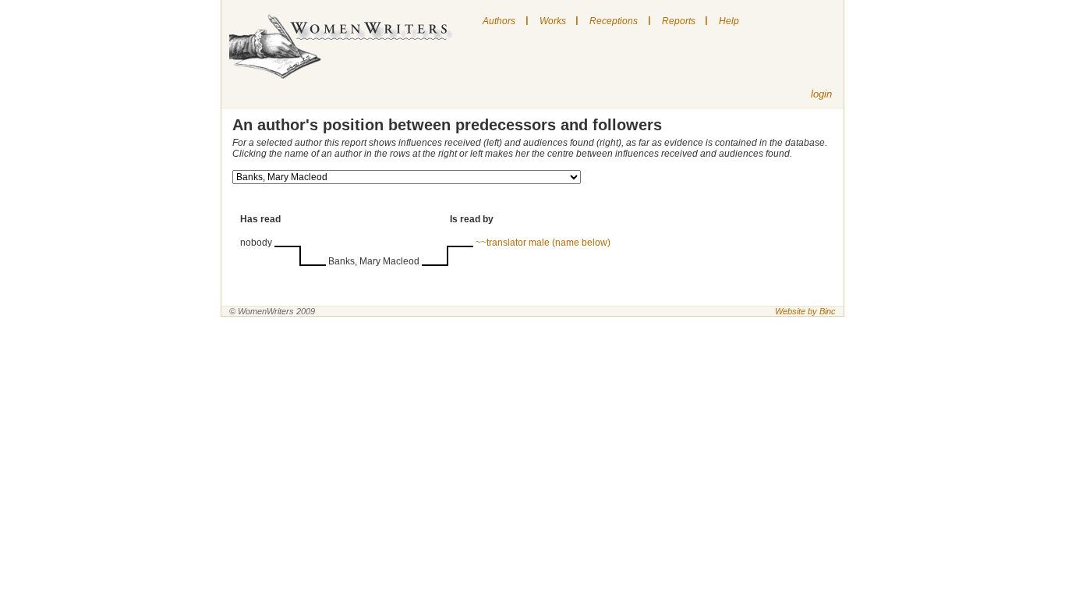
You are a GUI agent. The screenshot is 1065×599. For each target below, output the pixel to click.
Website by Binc (805, 311)
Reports (678, 21)
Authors (499, 21)
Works (553, 21)
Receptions (613, 21)
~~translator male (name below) (543, 242)
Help (729, 21)
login (821, 94)
